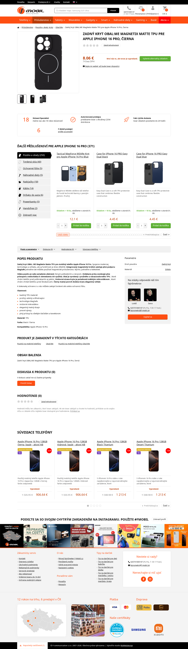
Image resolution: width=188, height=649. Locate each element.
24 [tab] (71, 235)
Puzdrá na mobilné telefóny (29, 343)
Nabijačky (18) (30, 181)
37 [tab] (96, 235)
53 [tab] (127, 235)
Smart (104, 19)
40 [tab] (102, 235)
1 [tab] (88, 506)
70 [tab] (159, 235)
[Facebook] (143, 579)
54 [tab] (129, 235)
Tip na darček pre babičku (105, 562)
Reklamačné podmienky (29, 567)
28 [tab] (79, 235)
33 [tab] (88, 235)
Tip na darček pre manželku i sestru (105, 574)
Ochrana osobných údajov (30, 580)
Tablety (59, 19)
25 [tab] (73, 235)
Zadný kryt (166, 264)
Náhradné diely (122, 19)
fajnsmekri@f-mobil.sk (140, 310)
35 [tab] (92, 235)
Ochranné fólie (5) (32, 168)
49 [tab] (119, 235)
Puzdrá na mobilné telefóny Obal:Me (74, 343)
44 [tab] (109, 235)
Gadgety (91, 19)
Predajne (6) (43, 2)
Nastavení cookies (66, 567)
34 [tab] (90, 235)
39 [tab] (100, 235)
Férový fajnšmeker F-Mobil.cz (70, 558)
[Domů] (18, 27)
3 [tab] (94, 506)
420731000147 (145, 308)
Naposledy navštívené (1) (33, 645)
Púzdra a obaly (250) (34, 155)
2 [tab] (91, 506)
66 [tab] (152, 235)
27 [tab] (77, 235)
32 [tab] (86, 235)
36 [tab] (94, 235)
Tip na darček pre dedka (105, 568)
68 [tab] (155, 235)
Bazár (154, 19)
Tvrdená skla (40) (32, 161)
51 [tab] (123, 235)
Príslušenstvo (41, 19)
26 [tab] (75, 235)
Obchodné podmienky (28, 564)
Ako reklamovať (25, 574)
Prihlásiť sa (75, 411)
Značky (57, 2)
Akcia (164, 19)
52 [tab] (125, 235)
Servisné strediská (26, 571)
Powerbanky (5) (31, 201)
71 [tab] (161, 235)
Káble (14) (28, 188)
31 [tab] (84, 235)
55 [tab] (130, 235)
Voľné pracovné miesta (68, 564)
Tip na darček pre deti (107, 558)
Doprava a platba (26, 561)
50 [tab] (121, 235)
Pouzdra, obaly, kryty (44, 27)
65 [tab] (150, 235)
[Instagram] (150, 579)
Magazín (31, 2)
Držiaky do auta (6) (33, 195)
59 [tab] (138, 235)
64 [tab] (148, 235)
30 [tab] (83, 235)
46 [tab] (113, 235)
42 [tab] (106, 235)
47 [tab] (115, 235)
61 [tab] (142, 235)
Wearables (75, 19)
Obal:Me (59, 27)
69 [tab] (157, 235)
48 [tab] (117, 235)
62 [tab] (144, 235)
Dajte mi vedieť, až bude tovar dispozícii (102, 66)
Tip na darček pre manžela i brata (105, 579)
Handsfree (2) (30, 208)
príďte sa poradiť (65, 131)
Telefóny (24, 19)
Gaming (140, 19)
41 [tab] (104, 235)
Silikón (168, 269)
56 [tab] (132, 235)
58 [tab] (136, 235)
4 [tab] (97, 506)
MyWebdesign (127, 645)
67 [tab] (153, 235)
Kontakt (66, 2)
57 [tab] (134, 235)
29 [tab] (81, 235)
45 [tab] (111, 235)
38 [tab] (98, 235)
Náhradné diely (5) (33, 175)
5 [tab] (100, 506)
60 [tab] (140, 235)
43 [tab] (107, 235)
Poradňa (20, 2)
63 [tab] (146, 235)
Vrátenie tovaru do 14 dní (30, 577)
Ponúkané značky (65, 561)
